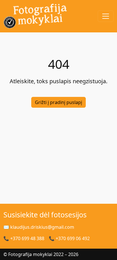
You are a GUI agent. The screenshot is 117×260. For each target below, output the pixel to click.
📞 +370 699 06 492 (69, 238)
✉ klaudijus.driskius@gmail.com (38, 227)
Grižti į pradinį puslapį (58, 102)
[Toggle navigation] (106, 16)
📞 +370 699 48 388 (23, 238)
